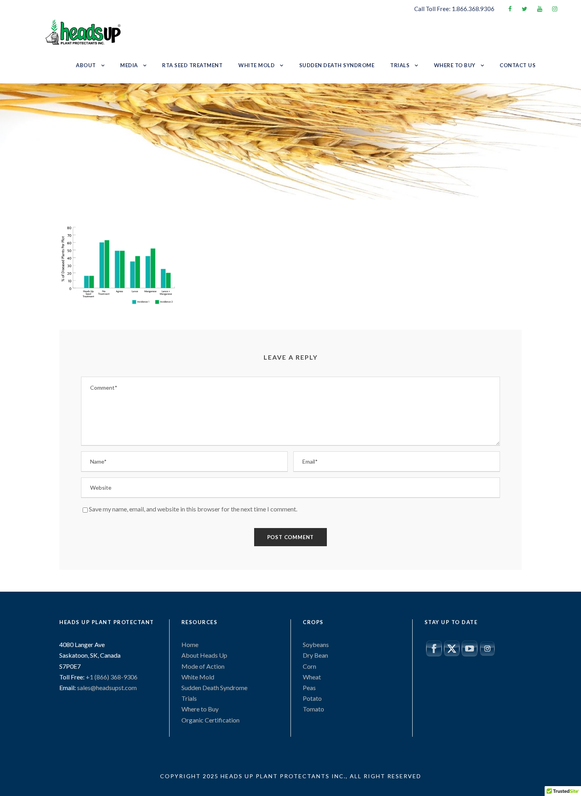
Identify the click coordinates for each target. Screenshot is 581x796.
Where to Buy (454, 65)
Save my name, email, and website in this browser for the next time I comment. (193, 509)
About (86, 65)
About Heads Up (204, 655)
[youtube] (539, 8)
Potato (312, 698)
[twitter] (524, 8)
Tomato (313, 709)
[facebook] (510, 8)
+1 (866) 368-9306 (111, 677)
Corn (309, 666)
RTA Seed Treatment (192, 65)
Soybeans (316, 644)
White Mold (256, 65)
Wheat (312, 677)
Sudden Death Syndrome (337, 65)
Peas (309, 687)
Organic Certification (210, 720)
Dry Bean (315, 655)
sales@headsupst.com (107, 687)
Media (129, 65)
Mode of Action (202, 666)
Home (189, 644)
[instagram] (554, 8)
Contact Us (518, 65)
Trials (399, 65)
